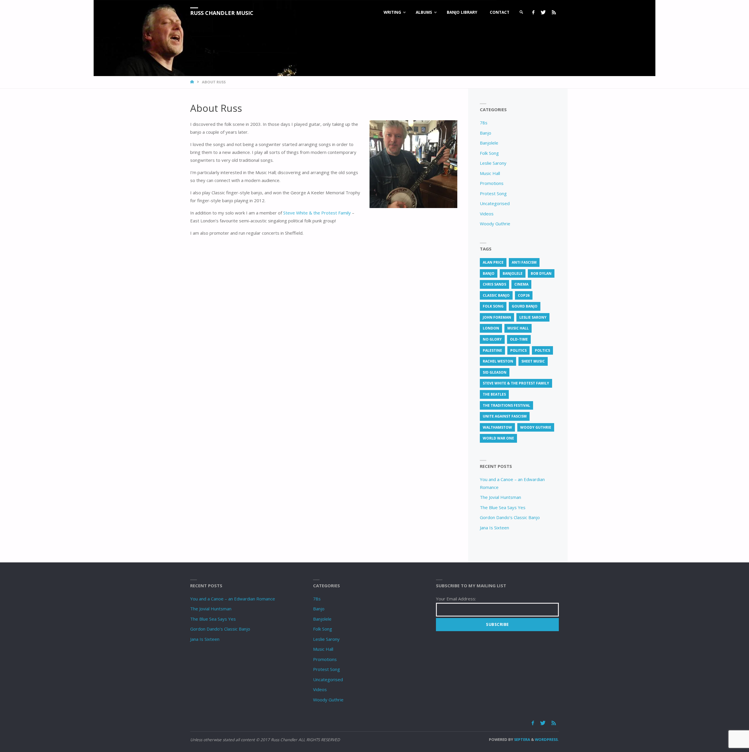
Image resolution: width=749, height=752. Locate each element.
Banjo (485, 133)
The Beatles (494, 394)
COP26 (524, 295)
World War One (498, 438)
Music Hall (490, 173)
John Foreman (497, 317)
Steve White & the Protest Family (317, 213)
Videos (487, 214)
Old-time (519, 339)
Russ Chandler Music (221, 12)
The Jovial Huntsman (500, 497)
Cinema (521, 284)
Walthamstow (497, 427)
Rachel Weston (498, 361)
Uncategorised (495, 203)
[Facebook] (533, 12)
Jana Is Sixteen (494, 527)
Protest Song (493, 193)
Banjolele (489, 143)
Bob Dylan (541, 273)
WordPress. (547, 739)
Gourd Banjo (524, 306)
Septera (521, 739)
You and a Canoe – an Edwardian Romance (232, 599)
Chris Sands (494, 284)
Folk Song (489, 153)
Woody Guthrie (495, 223)
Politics (518, 350)
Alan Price (493, 262)
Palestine (492, 350)
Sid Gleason (494, 372)
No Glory (492, 339)
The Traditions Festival (506, 405)
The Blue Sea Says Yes (502, 507)
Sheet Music (533, 361)
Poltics (542, 350)
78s (483, 123)
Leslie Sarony (493, 163)
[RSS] (554, 12)
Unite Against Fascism (505, 416)
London (491, 328)
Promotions (492, 183)
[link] (521, 12)
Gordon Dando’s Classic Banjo (510, 517)
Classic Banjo (496, 295)
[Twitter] (543, 12)
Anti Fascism (524, 262)
